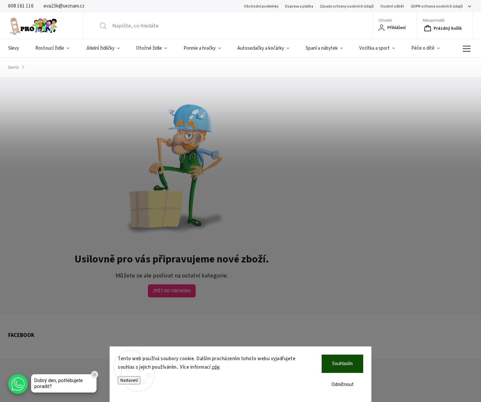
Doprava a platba (299, 6)
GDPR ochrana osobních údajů (437, 6)
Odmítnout (342, 384)
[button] (18, 384)
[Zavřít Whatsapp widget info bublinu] (94, 374)
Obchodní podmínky (261, 6)
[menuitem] (17, 48)
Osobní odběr (392, 6)
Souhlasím (342, 363)
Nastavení (129, 380)
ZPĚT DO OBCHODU (172, 291)
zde (216, 367)
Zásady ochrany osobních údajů (347, 6)
